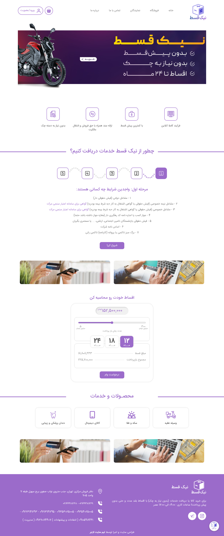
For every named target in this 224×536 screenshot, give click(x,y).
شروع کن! (112, 245)
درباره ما (94, 10)
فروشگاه (154, 10)
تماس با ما (114, 10)
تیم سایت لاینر (97, 532)
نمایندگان (135, 10)
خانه (171, 10)
